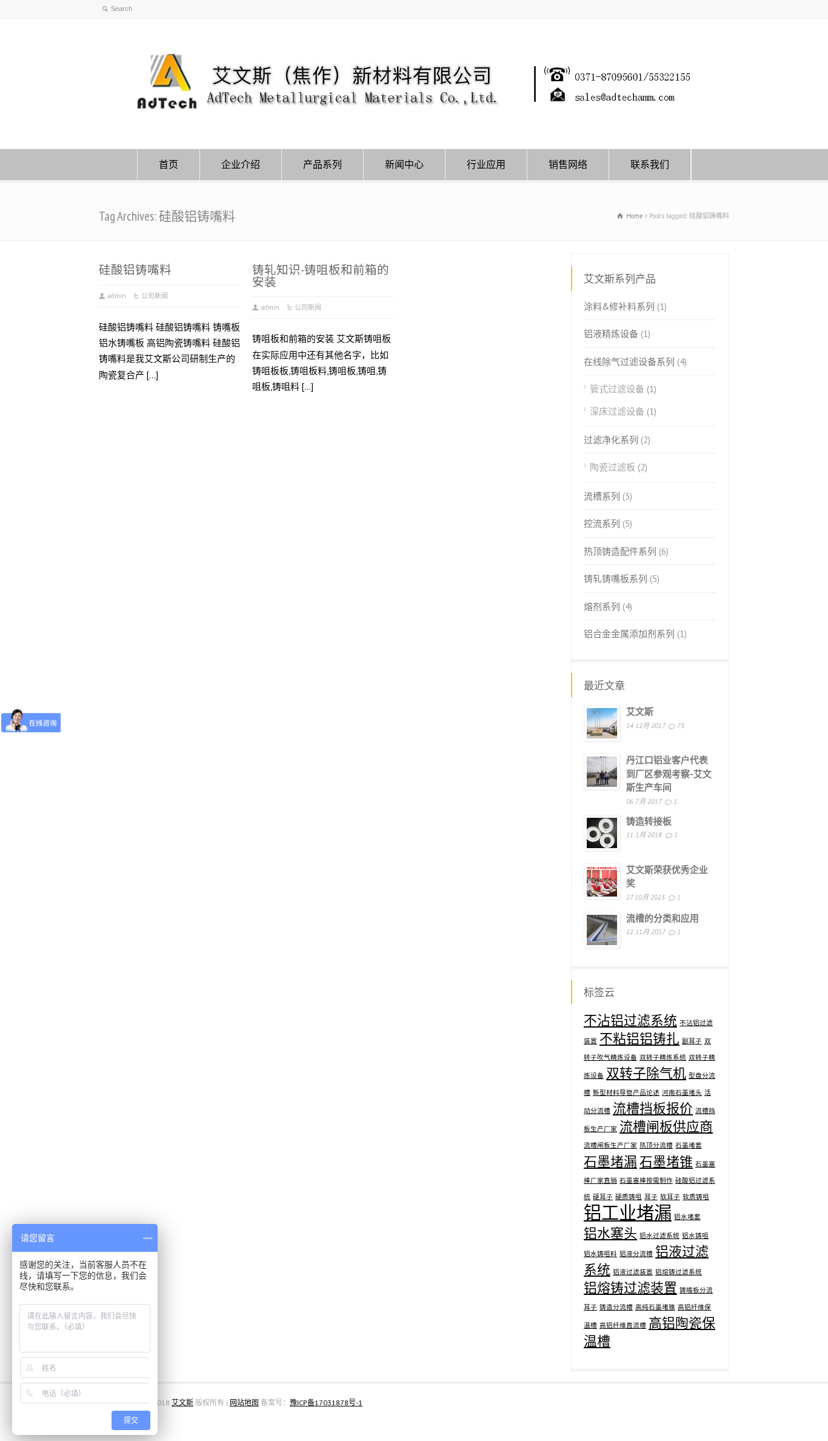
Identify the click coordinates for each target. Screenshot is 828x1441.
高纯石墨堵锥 (655, 1307)
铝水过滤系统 (659, 1235)
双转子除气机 (646, 1073)
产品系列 (322, 164)
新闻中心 (404, 164)
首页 (168, 164)
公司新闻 (154, 296)
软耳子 (670, 1196)
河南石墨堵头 (682, 1092)
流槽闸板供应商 (666, 1126)
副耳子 (692, 1041)
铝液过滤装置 (633, 1272)
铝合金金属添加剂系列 (629, 634)
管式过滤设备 (617, 389)
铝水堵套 (687, 1216)
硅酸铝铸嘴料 (135, 269)
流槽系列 (602, 496)
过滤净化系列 (611, 440)
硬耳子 (603, 1196)
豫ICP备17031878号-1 (326, 1402)
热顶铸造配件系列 (620, 551)
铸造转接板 (649, 821)
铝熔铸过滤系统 (678, 1272)
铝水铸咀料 (600, 1253)
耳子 (651, 1196)
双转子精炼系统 (662, 1057)
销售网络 (568, 164)
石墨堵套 (688, 1145)
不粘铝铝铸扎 (639, 1038)
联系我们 (649, 164)
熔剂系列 (602, 606)
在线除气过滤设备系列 (629, 361)
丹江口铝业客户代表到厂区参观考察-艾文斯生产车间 (669, 773)
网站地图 (244, 1402)
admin (117, 296)
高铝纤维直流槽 (622, 1325)
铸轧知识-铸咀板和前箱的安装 (320, 275)
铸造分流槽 (616, 1307)
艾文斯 (639, 711)
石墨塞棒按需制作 (646, 1180)
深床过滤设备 (617, 411)
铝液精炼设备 (611, 333)
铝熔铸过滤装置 (630, 1287)
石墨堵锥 (666, 1161)
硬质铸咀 (628, 1196)
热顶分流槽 (656, 1145)
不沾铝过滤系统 (630, 1020)
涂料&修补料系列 (619, 306)
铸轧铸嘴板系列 (615, 578)
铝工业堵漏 (628, 1212)
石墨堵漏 (610, 1161)
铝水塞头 (610, 1233)
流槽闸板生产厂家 (610, 1145)
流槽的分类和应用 (662, 918)
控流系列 (602, 523)
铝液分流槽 (636, 1253)
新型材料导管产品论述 (626, 1092)
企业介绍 (240, 164)
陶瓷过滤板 (612, 467)
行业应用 (486, 164)
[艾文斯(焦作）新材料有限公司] (414, 125)
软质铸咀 (696, 1196)
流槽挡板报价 (653, 1108)
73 (680, 725)
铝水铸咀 (695, 1235)
